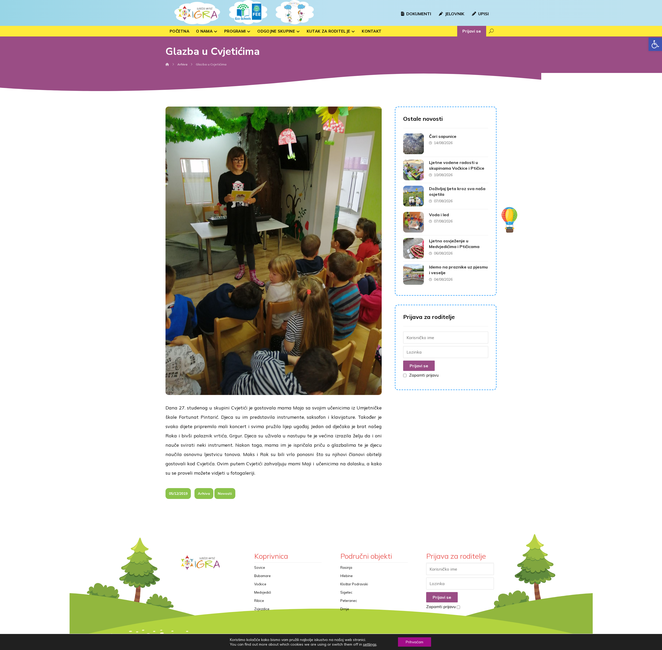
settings (370, 644)
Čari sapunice (442, 136)
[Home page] (167, 64)
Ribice (259, 601)
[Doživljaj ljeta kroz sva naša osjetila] (413, 196)
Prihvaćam (414, 642)
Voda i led (439, 214)
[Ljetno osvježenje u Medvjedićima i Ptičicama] (413, 248)
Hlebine (346, 576)
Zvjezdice (261, 609)
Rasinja (346, 567)
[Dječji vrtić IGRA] (197, 13)
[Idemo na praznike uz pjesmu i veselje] (413, 274)
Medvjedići (262, 592)
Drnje (344, 609)
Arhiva (204, 493)
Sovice (259, 567)
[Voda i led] (413, 222)
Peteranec (348, 601)
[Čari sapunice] (413, 143)
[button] (655, 44)
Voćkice (260, 584)
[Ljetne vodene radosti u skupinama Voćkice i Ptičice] (413, 170)
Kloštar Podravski (354, 584)
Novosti (225, 493)
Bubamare (262, 576)
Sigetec (346, 592)
